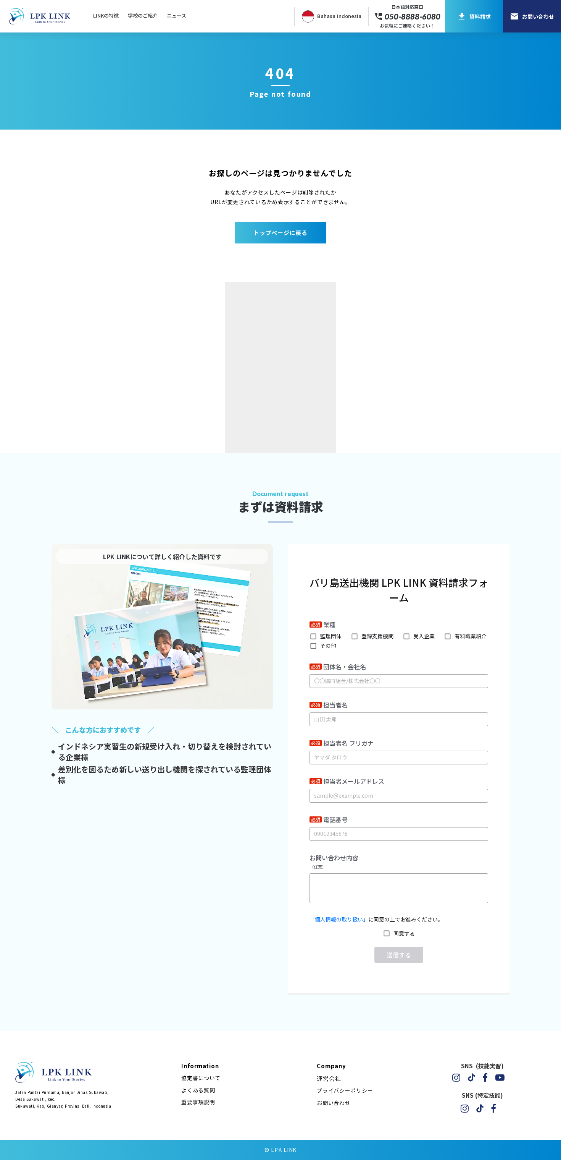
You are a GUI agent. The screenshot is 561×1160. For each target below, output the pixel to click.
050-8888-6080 (412, 16)
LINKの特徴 (106, 15)
